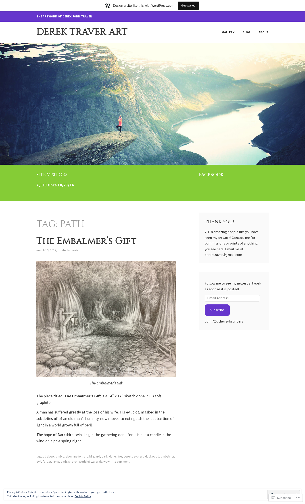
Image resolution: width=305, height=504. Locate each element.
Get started (188, 5)
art (86, 456)
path (64, 462)
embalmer (167, 456)
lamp (56, 462)
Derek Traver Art (81, 32)
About (264, 32)
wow (106, 462)
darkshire (115, 456)
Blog (246, 32)
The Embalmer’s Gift (86, 241)
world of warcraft (90, 462)
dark (105, 456)
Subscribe (217, 310)
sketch (75, 250)
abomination (74, 456)
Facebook (211, 175)
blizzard (94, 456)
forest (47, 462)
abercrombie (55, 456)
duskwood (152, 456)
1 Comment (122, 462)
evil (38, 462)
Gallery (228, 32)
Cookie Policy (83, 496)
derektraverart (133, 456)
